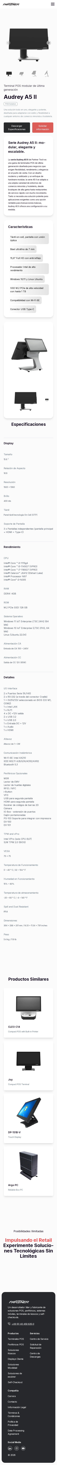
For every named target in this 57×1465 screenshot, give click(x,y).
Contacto (12, 1401)
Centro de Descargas (35, 1355)
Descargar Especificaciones (16, 128)
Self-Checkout (15, 1382)
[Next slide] (49, 43)
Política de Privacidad (13, 1423)
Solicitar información (42, 128)
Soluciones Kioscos (13, 1352)
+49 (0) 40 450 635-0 (23, 1324)
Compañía (13, 1390)
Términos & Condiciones (14, 1414)
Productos (13, 1333)
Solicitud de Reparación (35, 1346)
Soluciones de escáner (15, 1375)
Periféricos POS (16, 1344)
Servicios (34, 1333)
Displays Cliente (15, 1359)
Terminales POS (16, 1339)
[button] (9, 73)
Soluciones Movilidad (13, 1366)
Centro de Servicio (39, 1339)
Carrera (11, 1396)
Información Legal (17, 1407)
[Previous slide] (8, 43)
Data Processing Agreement (16, 1432)
